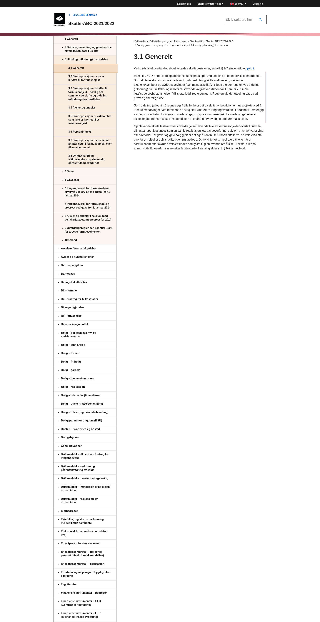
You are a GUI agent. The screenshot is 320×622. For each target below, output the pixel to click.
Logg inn (258, 3)
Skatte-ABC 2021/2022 (85, 15)
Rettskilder (140, 41)
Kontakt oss (184, 3)
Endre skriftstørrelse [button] (209, 3)
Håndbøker (180, 41)
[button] (238, 4)
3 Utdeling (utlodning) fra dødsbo (208, 45)
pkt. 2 (250, 68)
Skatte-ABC (197, 41)
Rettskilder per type (160, 41)
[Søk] (260, 19)
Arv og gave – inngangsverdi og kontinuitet (161, 45)
